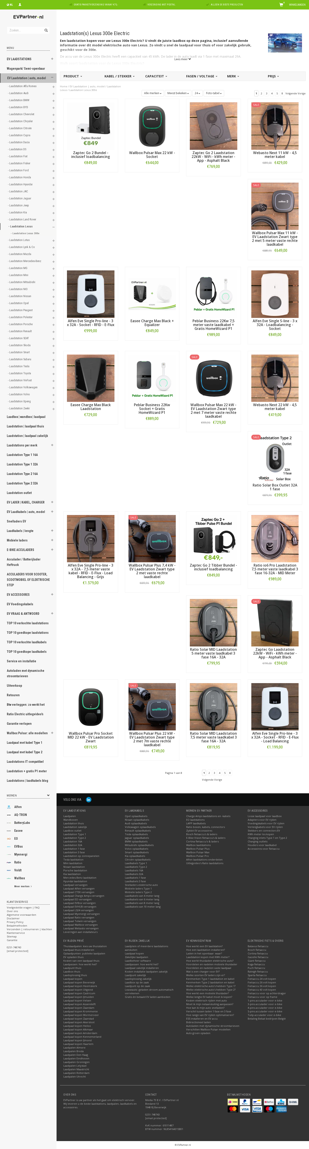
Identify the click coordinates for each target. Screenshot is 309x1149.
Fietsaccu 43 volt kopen (262, 989)
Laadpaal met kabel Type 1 (24, 742)
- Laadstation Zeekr (19, 408)
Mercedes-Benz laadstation (79, 877)
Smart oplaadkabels (137, 852)
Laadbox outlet (72, 830)
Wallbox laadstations (198, 845)
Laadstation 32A (72, 845)
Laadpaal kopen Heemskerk (80, 986)
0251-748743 (14, 947)
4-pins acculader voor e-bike (265, 1007)
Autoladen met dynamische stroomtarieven (25, 673)
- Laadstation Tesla (19, 366)
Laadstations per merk (22, 445)
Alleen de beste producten (227, 4)
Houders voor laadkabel (262, 845)
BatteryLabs (22, 823)
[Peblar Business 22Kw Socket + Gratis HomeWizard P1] (152, 378)
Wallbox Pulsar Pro (197, 856)
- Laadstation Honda (20, 177)
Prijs (272, 76)
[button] (52, 59)
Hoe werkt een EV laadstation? (204, 946)
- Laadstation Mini (18, 275)
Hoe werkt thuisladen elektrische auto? (209, 960)
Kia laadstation (72, 874)
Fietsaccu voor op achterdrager (267, 993)
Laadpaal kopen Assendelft (79, 1004)
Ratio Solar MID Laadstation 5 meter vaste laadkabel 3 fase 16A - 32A (213, 653)
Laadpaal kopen (72, 978)
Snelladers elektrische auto (141, 885)
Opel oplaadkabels (136, 816)
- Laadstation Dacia (19, 142)
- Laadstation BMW (19, 100)
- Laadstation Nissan (20, 296)
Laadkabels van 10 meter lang (143, 906)
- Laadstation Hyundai (20, 184)
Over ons (12, 911)
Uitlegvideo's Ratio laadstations (204, 863)
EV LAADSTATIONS (19, 59)
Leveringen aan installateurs (80, 932)
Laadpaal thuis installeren (78, 949)
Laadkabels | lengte (20, 531)
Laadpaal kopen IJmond (77, 1040)
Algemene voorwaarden (21, 914)
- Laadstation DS (17, 149)
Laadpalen (69, 816)
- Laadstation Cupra (19, 135)
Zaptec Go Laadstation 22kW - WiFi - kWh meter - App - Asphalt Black (275, 653)
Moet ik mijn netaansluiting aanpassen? (209, 1004)
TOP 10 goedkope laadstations (28, 632)
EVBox (18, 846)
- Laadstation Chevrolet (21, 114)
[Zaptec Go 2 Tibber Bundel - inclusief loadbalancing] (213, 538)
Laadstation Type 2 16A (22, 474)
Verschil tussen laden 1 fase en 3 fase (208, 1011)
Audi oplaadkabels (136, 823)
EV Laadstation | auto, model (26, 78)
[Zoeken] (46, 27)
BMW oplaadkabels (136, 841)
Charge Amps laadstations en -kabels (208, 816)
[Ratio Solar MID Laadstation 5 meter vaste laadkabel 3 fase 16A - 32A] (213, 622)
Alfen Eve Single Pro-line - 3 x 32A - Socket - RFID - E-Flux (90, 323)
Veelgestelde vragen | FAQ (23, 907)
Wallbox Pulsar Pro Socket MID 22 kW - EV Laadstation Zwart (91, 737)
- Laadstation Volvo (19, 394)
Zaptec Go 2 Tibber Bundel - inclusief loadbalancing (213, 567)
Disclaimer (13, 918)
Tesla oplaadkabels (136, 834)
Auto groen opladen (198, 1033)
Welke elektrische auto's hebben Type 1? (210, 986)
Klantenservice (16, 932)
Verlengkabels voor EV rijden (265, 827)
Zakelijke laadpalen (136, 957)
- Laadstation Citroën (20, 128)
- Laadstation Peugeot (20, 310)
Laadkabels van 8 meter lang (142, 903)
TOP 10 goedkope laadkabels (27, 651)
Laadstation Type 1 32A (22, 464)
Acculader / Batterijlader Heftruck (23, 562)
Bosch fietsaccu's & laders (201, 834)
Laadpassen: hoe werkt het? (80, 964)
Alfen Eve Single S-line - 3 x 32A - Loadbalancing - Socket (275, 325)
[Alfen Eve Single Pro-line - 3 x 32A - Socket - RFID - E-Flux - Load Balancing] (275, 706)
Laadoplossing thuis (75, 975)
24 (197, 93)
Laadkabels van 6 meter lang (142, 899)
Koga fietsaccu (256, 964)
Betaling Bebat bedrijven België (267, 1018)
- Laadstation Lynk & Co (22, 247)
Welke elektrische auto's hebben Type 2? (210, 989)
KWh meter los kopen (261, 834)
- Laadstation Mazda (20, 254)
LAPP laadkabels (196, 823)
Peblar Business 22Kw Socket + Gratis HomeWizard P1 (152, 409)
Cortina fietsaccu (258, 953)
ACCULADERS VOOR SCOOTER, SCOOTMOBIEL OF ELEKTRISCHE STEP (28, 579)
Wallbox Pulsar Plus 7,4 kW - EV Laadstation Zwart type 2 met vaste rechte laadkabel (152, 571)
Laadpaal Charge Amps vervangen (83, 895)
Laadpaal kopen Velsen (77, 1000)
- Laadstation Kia (18, 212)
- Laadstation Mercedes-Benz (25, 261)
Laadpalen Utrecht (74, 1076)
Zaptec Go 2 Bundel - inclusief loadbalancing (90, 154)
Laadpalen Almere (74, 1047)
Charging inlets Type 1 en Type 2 (267, 837)
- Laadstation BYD (18, 107)
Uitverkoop (14, 685)
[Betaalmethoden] (233, 1101)
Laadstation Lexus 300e (83, 90)
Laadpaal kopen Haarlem (78, 1044)
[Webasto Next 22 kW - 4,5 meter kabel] (275, 378)
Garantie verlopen (19, 723)
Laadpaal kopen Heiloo (77, 1025)
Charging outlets (257, 841)
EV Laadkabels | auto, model (26, 512)
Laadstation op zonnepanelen (81, 856)
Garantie (12, 940)
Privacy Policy (15, 922)
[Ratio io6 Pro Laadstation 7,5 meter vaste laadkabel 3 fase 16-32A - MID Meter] (275, 538)
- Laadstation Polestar (20, 317)
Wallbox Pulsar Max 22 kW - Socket (152, 154)
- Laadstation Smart (19, 352)
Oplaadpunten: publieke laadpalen (84, 953)
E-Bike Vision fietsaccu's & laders (205, 837)
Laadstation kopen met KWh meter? (207, 957)
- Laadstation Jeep (19, 205)
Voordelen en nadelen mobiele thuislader (211, 964)
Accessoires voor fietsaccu (264, 848)
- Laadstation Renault (20, 331)
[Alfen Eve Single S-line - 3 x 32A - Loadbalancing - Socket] (275, 294)
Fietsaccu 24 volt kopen (262, 978)
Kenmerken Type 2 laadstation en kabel (210, 982)
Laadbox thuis (71, 971)
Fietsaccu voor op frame (262, 997)
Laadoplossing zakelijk (138, 978)
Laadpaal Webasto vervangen (81, 928)
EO (16, 838)
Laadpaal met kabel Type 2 (24, 752)
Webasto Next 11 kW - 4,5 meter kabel (275, 154)
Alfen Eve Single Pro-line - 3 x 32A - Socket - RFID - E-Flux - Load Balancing (275, 737)
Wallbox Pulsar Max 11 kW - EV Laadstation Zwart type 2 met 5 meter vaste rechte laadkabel (275, 239)
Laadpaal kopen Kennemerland (82, 1036)
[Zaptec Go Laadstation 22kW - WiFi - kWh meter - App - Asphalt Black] (275, 622)
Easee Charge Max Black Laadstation (91, 407)
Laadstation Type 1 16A (22, 455)
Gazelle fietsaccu (258, 957)
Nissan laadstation (74, 866)
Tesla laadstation (73, 859)
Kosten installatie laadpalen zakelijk (146, 971)
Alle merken (152, 93)
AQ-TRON (20, 815)
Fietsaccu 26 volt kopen (262, 982)
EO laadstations (195, 819)
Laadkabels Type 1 (136, 863)
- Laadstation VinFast (20, 380)
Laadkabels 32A (134, 874)
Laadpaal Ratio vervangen (78, 917)
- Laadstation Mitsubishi (22, 282)
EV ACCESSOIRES (18, 594)
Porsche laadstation (75, 870)
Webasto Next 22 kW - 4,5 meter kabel (275, 407)
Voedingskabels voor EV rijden (266, 823)
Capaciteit (155, 76)
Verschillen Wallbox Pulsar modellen (208, 1029)
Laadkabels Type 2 (136, 866)
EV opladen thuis (73, 957)
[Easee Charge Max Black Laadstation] (90, 378)
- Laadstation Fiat (18, 156)
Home (63, 86)
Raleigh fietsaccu (258, 971)
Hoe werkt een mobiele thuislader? (207, 993)
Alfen (18, 807)
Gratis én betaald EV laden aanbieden (147, 997)
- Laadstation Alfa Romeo (22, 86)
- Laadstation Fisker (19, 163)
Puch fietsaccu (256, 968)
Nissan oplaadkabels (137, 819)
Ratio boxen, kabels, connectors (205, 827)
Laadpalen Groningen (76, 1062)
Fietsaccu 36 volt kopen (262, 986)
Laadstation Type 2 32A (22, 483)
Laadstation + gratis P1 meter (27, 771)
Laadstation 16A (72, 841)
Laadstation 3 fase (74, 852)
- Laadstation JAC (18, 191)
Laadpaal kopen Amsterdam (80, 1033)
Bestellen (91, 172)
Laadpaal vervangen (75, 885)
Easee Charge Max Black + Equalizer (152, 323)
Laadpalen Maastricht (76, 1069)
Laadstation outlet (19, 493)
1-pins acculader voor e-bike (265, 1000)
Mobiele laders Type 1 (138, 888)
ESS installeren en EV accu (202, 1018)
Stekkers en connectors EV (264, 830)
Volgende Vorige (295, 93)
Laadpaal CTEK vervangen (78, 892)
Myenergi (20, 854)
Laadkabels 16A (134, 870)
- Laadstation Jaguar (20, 198)
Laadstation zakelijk (75, 827)
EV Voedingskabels (20, 604)
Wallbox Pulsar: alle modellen (27, 733)
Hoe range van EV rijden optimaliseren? (210, 1015)
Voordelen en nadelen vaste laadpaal (208, 968)
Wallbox (19, 878)
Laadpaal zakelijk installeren (142, 968)
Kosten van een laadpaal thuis (81, 960)
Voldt (17, 870)
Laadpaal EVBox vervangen (79, 903)
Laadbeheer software (138, 960)
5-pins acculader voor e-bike (265, 1011)
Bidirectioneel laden (198, 1022)
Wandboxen (70, 819)
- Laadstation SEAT (19, 338)
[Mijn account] (20, 4)
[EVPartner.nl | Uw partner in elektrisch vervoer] (28, 17)
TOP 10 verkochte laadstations (28, 623)
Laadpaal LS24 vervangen (78, 910)
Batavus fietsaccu (258, 946)
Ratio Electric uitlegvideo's (25, 714)
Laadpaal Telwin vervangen (79, 921)
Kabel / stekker (118, 76)
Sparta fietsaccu (257, 975)
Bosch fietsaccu (257, 949)
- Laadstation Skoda (19, 345)
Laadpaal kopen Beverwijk (79, 982)
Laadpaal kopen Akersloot (79, 1022)
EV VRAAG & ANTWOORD (23, 613)
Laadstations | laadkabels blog (27, 780)
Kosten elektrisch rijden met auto (206, 1000)
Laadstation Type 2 (74, 837)
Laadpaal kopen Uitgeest (78, 989)
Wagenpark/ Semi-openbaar (26, 68)
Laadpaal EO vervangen (77, 899)
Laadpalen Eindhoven (76, 1058)
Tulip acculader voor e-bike (264, 1015)
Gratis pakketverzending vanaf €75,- (96, 4)
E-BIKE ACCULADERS (20, 550)
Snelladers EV (16, 521)
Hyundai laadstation (75, 881)
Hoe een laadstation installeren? (205, 949)
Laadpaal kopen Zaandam (78, 1007)
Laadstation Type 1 (74, 834)
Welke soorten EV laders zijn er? (205, 975)
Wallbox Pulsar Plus (197, 848)
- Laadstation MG (18, 268)
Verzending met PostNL (161, 4)
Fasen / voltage (200, 76)
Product (72, 76)
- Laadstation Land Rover (22, 219)
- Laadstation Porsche (20, 324)
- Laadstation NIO (18, 289)
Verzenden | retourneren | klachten (29, 929)
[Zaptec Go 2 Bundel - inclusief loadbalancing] (90, 126)
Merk (232, 76)
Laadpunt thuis (72, 968)
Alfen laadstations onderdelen (204, 859)
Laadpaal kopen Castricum (79, 993)
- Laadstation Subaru (20, 359)
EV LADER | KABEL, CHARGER (26, 502)
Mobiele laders (17, 540)
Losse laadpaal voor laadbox (265, 816)
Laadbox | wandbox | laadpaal (26, 417)
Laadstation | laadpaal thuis (25, 426)
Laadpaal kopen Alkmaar (78, 1029)
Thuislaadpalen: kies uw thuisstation (85, 946)
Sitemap (12, 936)
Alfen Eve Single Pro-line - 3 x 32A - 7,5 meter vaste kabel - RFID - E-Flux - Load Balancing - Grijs (90, 571)
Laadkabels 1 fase (135, 877)
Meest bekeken (177, 93)
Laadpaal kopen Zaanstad (78, 1018)
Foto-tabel (213, 93)
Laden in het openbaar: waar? (204, 953)
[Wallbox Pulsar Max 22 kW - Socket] (152, 126)
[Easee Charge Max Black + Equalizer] (152, 294)
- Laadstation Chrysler (20, 121)
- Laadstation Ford (18, 170)
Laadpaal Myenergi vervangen (81, 913)
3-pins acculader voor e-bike (265, 1004)
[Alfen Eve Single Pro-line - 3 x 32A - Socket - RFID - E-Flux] (90, 294)
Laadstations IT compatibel (25, 761)
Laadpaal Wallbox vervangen (80, 924)
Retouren (13, 695)
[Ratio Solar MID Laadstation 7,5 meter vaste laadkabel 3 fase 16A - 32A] (213, 706)
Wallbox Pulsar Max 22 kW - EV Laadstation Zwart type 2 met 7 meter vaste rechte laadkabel (213, 411)
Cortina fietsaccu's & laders (202, 841)
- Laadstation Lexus (20, 226)
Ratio (17, 862)
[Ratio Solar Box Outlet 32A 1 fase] (275, 458)
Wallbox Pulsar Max (197, 852)
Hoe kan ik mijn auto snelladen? (205, 1007)
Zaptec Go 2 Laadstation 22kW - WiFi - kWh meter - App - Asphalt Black (213, 156)
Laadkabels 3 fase (135, 881)
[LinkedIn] (89, 799)
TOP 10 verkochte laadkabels (27, 642)
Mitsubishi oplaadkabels (139, 845)
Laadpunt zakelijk (135, 975)
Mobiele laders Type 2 (138, 892)
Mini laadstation (72, 863)
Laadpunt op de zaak (137, 986)
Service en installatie (21, 661)
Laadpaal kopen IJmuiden (78, 997)
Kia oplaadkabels (135, 856)
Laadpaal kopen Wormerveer (81, 1015)
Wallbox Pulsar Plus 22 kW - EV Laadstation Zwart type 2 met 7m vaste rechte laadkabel (152, 739)
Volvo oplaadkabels (136, 848)
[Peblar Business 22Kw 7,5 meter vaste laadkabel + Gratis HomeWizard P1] (213, 294)
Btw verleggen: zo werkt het (26, 704)
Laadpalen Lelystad (74, 1065)
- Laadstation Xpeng (19, 401)
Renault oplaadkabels (138, 830)
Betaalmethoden (17, 925)
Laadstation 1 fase (74, 848)
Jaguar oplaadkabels (137, 837)
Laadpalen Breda (73, 1051)
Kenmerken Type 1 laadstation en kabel (210, 978)
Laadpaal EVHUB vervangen (79, 906)
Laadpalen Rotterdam (76, 1073)
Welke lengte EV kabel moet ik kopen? (209, 997)
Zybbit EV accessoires (199, 830)
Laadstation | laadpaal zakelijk (27, 436)
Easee (18, 830)
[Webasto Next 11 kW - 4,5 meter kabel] (275, 126)
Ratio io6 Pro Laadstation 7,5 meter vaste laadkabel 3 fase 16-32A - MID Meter (275, 569)
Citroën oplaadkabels (137, 859)
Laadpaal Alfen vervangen (79, 888)
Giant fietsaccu (257, 960)
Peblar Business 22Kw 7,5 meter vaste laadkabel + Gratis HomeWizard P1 (214, 325)
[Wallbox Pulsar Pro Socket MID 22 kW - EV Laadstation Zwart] (90, 706)
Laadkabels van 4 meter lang (142, 895)
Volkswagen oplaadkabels (140, 827)
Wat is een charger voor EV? (203, 971)
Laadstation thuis (73, 823)
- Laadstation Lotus (19, 240)
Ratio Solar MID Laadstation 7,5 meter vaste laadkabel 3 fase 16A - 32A (213, 737)
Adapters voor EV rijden (262, 819)
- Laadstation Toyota (20, 373)
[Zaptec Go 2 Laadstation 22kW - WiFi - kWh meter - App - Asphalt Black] (213, 126)
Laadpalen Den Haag (75, 1054)
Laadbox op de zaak (137, 982)
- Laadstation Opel (18, 303)
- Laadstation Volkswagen (23, 387)
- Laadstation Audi (18, 93)
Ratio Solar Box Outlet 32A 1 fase (275, 487)
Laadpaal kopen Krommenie (80, 1011)
